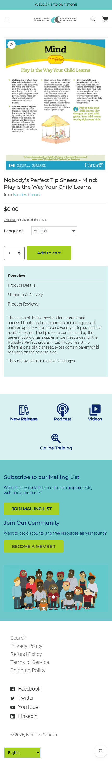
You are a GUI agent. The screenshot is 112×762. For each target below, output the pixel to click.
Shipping (10, 219)
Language (14, 231)
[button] (7, 19)
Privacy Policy (26, 646)
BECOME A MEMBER (33, 546)
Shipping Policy (28, 670)
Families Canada (27, 194)
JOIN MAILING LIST (32, 508)
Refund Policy (26, 654)
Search (18, 638)
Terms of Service (29, 662)
